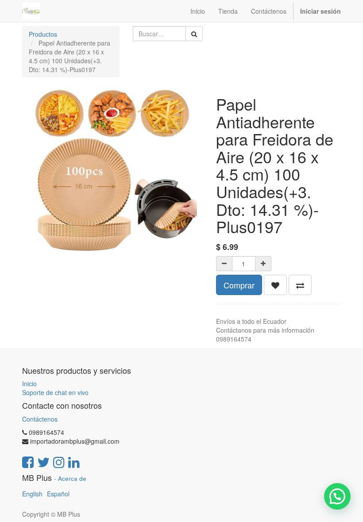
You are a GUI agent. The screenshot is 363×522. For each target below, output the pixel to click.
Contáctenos (40, 419)
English (32, 493)
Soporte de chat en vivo (55, 392)
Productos (43, 34)
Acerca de (72, 478)
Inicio (29, 383)
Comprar (239, 285)
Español (58, 493)
